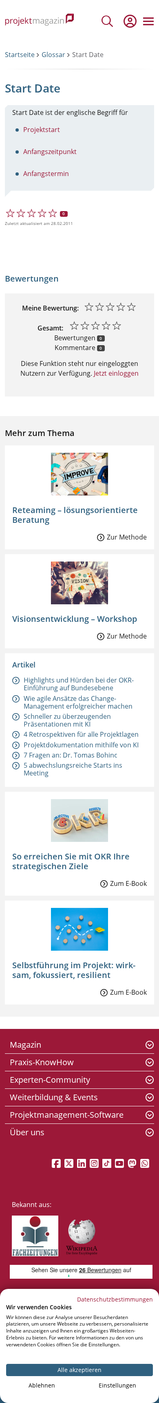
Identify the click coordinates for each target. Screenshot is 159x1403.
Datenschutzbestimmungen (115, 1299)
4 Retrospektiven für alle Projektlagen (81, 734)
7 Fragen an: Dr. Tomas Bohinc (70, 755)
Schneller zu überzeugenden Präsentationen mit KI (67, 720)
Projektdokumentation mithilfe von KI (81, 744)
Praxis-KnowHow (42, 1062)
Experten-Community (50, 1079)
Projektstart (41, 129)
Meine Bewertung (49, 308)
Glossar (53, 54)
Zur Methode (127, 537)
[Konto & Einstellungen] (130, 21)
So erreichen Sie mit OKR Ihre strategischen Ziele (71, 861)
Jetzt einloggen (115, 373)
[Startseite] (39, 21)
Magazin (25, 1044)
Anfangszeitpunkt (50, 151)
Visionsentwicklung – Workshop (74, 618)
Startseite (20, 54)
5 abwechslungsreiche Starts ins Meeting (73, 769)
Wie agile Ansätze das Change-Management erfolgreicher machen (78, 702)
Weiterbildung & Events (54, 1097)
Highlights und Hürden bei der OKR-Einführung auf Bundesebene (79, 684)
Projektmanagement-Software (67, 1114)
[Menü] (148, 21)
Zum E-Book (128, 883)
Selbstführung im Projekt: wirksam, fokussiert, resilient (73, 970)
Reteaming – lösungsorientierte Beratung (75, 514)
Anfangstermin (46, 173)
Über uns (27, 1132)
